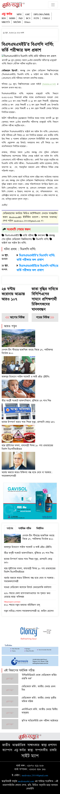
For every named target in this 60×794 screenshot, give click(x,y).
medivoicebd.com (26, 781)
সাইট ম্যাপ (30, 756)
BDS (4, 18)
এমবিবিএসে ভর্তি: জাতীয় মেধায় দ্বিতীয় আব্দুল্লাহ (40, 711)
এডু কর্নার (7, 14)
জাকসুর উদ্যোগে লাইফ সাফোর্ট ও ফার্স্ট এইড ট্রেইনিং (25, 376)
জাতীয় (6, 745)
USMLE (46, 18)
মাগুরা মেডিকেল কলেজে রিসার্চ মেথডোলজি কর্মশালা (27, 587)
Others (27, 22)
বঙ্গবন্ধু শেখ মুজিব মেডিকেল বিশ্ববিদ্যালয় (28, 237)
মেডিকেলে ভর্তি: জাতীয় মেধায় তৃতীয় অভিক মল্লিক (39, 699)
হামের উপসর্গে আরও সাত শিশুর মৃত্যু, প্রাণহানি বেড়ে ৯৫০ (28, 422)
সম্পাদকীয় (41, 750)
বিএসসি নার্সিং (42, 239)
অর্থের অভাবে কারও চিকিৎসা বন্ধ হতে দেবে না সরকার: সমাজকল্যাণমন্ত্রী (27, 474)
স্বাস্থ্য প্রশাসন (49, 745)
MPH (19, 14)
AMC (27, 14)
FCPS (36, 18)
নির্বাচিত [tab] (39, 528)
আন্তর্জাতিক (19, 745)
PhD (21, 18)
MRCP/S (6, 22)
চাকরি (53, 750)
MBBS (12, 18)
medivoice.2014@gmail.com (35, 775)
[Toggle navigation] (53, 4)
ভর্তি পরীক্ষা (28, 235)
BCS (28, 18)
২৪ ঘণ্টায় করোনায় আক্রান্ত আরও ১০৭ (13, 294)
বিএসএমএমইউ (12, 235)
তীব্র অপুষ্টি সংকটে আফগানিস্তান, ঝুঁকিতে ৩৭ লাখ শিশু (26, 400)
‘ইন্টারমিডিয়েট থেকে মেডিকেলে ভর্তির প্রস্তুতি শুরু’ (39, 676)
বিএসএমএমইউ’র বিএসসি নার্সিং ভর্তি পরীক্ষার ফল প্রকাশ (36, 257)
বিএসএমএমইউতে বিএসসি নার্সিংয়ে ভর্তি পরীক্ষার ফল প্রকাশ (37, 268)
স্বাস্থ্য (30, 750)
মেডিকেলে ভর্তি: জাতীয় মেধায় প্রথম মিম (38, 688)
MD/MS (17, 22)
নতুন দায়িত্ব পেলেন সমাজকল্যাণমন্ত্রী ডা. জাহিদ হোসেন (29, 611)
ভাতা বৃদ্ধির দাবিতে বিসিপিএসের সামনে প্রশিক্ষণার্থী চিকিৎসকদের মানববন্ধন (45, 299)
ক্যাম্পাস (7, 750)
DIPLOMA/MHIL (42, 14)
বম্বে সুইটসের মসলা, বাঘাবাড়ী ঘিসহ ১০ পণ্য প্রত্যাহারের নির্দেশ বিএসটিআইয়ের (27, 447)
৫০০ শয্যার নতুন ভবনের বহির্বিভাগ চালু (22, 605)
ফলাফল (41, 235)
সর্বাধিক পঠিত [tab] (24, 528)
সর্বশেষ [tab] (10, 528)
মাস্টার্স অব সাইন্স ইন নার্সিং (14, 243)
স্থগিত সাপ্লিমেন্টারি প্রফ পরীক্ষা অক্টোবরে (40, 720)
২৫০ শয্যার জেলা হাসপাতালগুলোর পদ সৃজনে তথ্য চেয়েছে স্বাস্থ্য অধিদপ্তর (27, 595)
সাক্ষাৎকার (33, 745)
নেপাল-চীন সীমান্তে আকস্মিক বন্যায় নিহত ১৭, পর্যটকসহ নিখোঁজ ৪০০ (27, 351)
